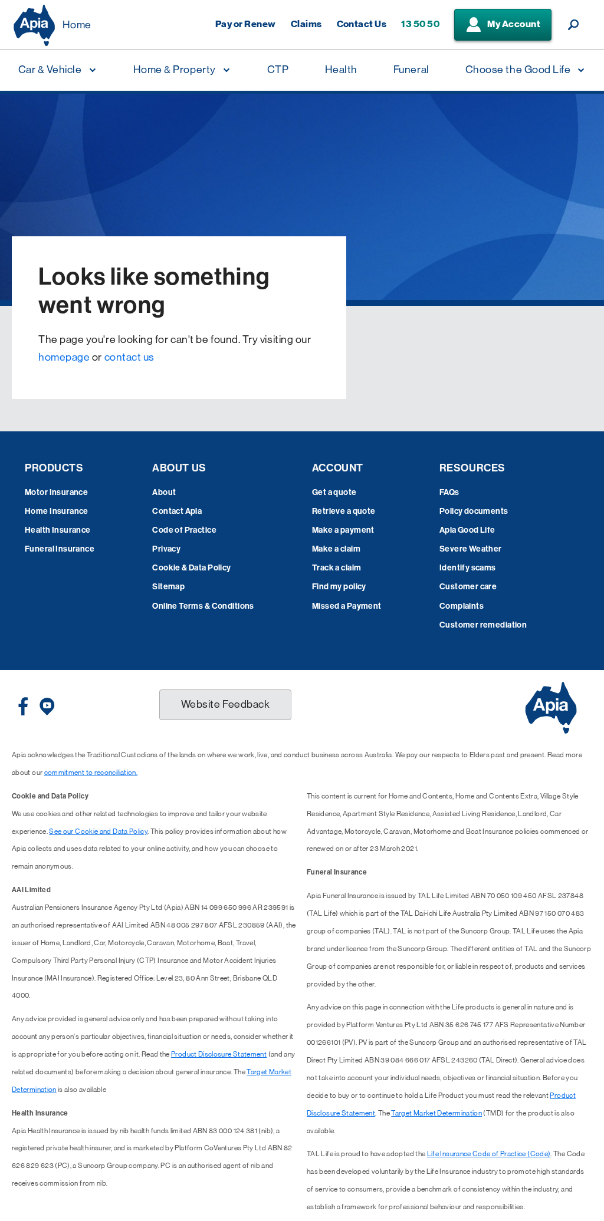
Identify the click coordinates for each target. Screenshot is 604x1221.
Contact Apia (177, 511)
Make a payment (343, 530)
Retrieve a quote (344, 511)
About (164, 492)
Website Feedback (225, 704)
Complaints (461, 606)
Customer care (468, 587)
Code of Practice (184, 530)
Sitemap (168, 587)
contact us (129, 357)
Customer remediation (483, 625)
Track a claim (336, 568)
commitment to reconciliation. (90, 772)
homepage (64, 357)
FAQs (449, 492)
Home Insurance (56, 511)
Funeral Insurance (59, 549)
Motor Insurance (56, 492)
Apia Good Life (467, 530)
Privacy (166, 549)
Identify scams (467, 568)
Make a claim (336, 549)
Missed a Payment (347, 606)
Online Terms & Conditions (203, 606)
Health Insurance (58, 530)
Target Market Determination (436, 1113)
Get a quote (334, 492)
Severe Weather (470, 549)
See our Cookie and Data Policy (98, 831)
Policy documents (473, 511)
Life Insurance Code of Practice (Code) (489, 1154)
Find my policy (339, 587)
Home (77, 25)
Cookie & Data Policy (191, 568)
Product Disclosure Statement (219, 1054)
